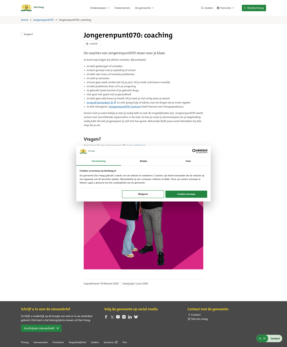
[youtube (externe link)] (118, 318)
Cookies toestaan (186, 194)
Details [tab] (143, 161)
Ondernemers (122, 8)
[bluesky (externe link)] (136, 318)
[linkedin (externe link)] (130, 318)
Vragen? (28, 34)
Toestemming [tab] (98, 161)
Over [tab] (188, 161)
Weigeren (143, 194)
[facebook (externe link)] (106, 318)
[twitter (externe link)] (112, 318)
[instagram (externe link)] (124, 318)
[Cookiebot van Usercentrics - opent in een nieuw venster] (194, 151)
